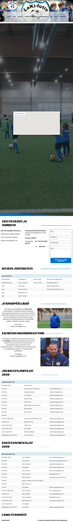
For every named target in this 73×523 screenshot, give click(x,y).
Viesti (52, 248)
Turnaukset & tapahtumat (31, 16)
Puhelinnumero (54, 242)
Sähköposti (53, 236)
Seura (14, 16)
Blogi (51, 16)
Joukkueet (20, 16)
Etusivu (9, 16)
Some (56, 16)
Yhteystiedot (62, 16)
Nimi (51, 231)
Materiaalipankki (44, 16)
